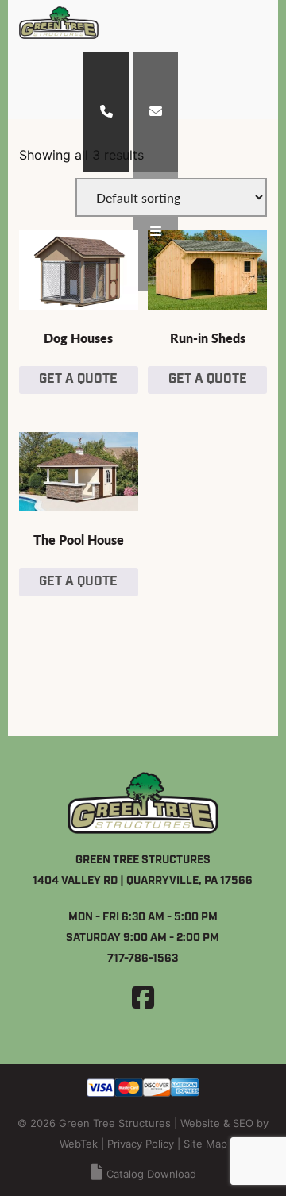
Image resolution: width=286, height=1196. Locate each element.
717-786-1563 (142, 958)
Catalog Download (151, 1173)
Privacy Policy (140, 1143)
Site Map (205, 1143)
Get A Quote (78, 379)
